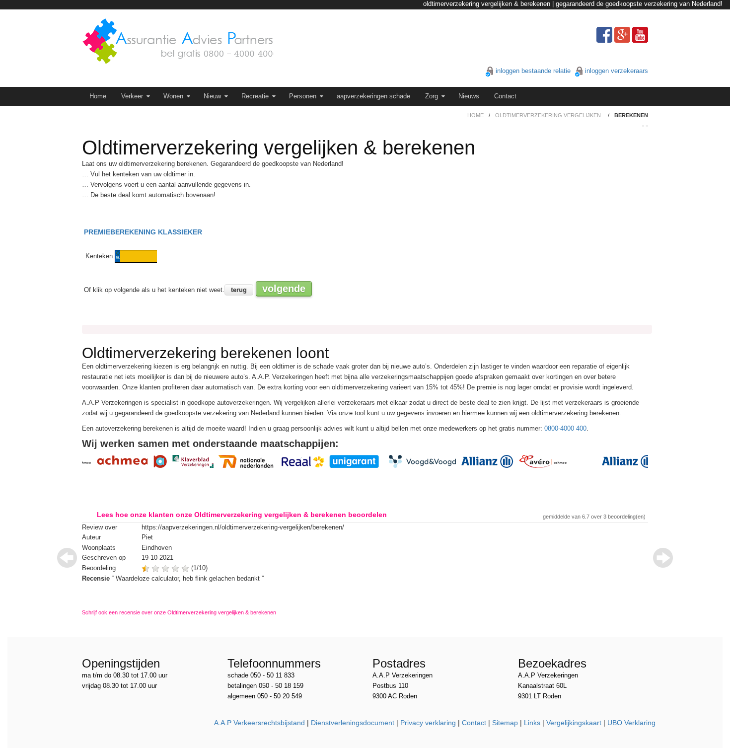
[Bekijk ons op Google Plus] (622, 35)
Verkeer (132, 96)
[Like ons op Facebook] (604, 35)
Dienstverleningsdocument (352, 723)
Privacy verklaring (428, 723)
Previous (67, 558)
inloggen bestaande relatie (533, 71)
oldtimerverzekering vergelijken (548, 115)
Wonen (173, 96)
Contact (505, 96)
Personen (302, 96)
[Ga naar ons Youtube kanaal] (640, 35)
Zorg (431, 96)
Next (663, 558)
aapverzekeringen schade (373, 96)
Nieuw (212, 96)
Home (97, 96)
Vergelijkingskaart (573, 723)
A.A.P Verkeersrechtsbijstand (259, 723)
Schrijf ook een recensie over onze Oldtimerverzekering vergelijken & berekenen (179, 612)
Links (532, 723)
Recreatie (255, 96)
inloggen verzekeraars (616, 71)
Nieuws (468, 96)
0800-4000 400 (565, 428)
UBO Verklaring (631, 723)
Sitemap (505, 723)
